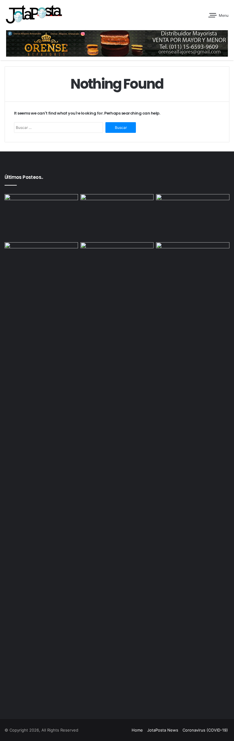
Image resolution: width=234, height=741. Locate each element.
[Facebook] (94, 730)
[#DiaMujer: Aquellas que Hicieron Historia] (41, 215)
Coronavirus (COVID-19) (205, 730)
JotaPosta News (162, 730)
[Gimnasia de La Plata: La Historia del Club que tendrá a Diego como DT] (117, 217)
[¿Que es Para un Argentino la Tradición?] (41, 263)
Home (137, 730)
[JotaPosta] (33, 14)
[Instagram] (123, 730)
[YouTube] (116, 730)
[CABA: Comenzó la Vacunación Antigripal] (117, 262)
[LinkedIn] (108, 730)
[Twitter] (101, 730)
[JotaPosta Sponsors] (117, 43)
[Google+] (86, 730)
